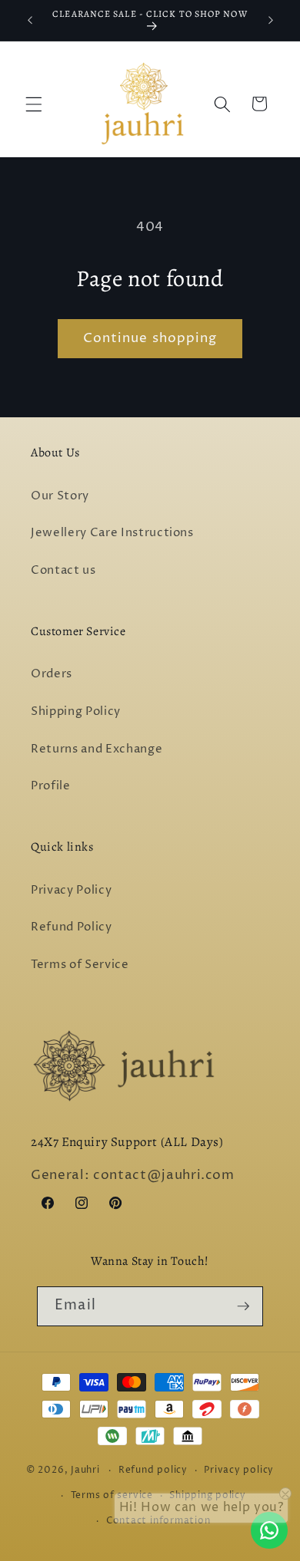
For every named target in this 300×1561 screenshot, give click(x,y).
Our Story (60, 496)
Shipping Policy (76, 711)
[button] (33, 103)
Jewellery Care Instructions (112, 533)
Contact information (158, 1520)
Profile (51, 786)
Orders (51, 674)
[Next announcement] (271, 21)
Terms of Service (80, 965)
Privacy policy (239, 1470)
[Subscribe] (243, 1306)
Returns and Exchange (96, 749)
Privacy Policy (71, 890)
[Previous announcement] (30, 21)
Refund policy (153, 1470)
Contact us (63, 570)
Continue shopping (150, 338)
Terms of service (112, 1495)
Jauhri (85, 1470)
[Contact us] (269, 1530)
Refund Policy (71, 927)
